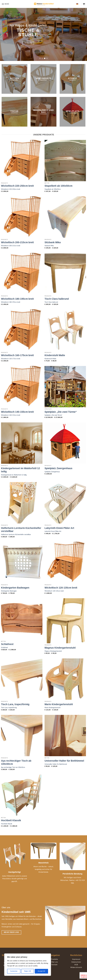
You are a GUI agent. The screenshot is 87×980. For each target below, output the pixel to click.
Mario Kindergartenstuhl (59, 704)
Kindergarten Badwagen (15, 587)
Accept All (41, 971)
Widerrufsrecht (76, 967)
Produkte (54, 959)
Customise (13, 971)
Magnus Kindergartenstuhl (60, 647)
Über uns (54, 962)
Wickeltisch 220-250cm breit (17, 185)
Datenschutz (76, 962)
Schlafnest (7, 644)
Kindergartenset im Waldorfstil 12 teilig (20, 470)
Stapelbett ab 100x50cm (58, 185)
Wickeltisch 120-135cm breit (61, 587)
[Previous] (4, 34)
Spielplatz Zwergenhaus (58, 468)
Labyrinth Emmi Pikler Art (59, 528)
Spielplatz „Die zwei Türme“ (61, 411)
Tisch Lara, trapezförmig (15, 704)
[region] (27, 965)
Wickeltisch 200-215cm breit (17, 242)
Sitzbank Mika (53, 242)
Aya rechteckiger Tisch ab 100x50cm (16, 762)
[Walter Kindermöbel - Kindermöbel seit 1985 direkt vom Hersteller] (43, 4)
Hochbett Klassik (11, 820)
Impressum (76, 959)
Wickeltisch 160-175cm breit (17, 355)
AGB (76, 964)
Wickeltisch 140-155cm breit (17, 411)
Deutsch (77, 3)
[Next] (82, 34)
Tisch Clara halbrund (57, 298)
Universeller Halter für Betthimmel (64, 760)
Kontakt (54, 964)
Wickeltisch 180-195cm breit (17, 298)
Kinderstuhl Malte (55, 355)
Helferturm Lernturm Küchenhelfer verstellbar (21, 530)
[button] (5, 4)
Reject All (27, 971)
